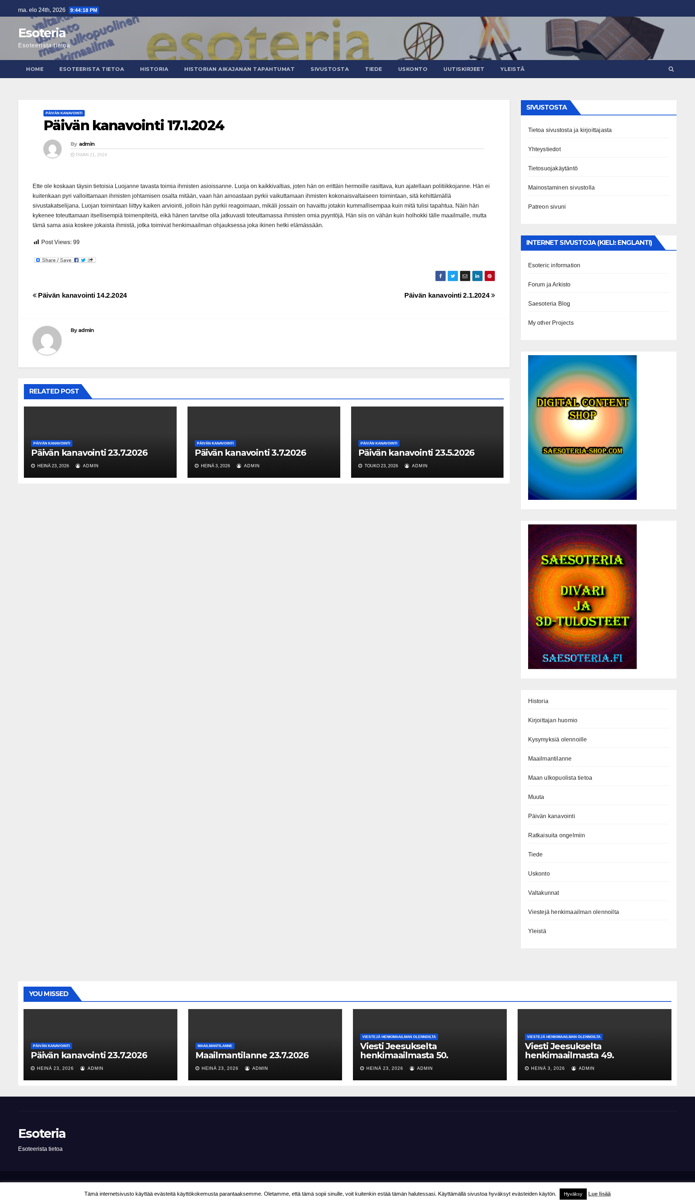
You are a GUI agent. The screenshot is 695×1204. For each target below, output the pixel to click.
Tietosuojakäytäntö (553, 168)
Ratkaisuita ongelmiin (556, 835)
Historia (154, 69)
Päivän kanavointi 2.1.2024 (447, 295)
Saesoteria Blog (549, 304)
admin (87, 144)
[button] (671, 69)
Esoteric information (554, 265)
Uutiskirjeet (463, 69)
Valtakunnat (543, 893)
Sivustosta (330, 69)
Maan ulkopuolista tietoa (560, 778)
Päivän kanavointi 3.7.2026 (250, 452)
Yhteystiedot (544, 149)
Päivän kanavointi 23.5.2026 (416, 452)
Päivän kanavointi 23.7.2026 (89, 452)
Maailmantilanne (550, 759)
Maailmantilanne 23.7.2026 (251, 1055)
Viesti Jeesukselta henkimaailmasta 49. (569, 1050)
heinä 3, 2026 (548, 1068)
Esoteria (42, 33)
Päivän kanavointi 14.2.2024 (82, 295)
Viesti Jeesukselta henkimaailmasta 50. (404, 1050)
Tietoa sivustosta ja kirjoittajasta (570, 130)
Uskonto (413, 69)
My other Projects (551, 323)
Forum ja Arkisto (549, 284)
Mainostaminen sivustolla (561, 187)
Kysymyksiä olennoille (557, 739)
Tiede (373, 69)
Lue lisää (599, 1194)
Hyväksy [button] (573, 1194)
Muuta (536, 797)
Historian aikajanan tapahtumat (239, 69)
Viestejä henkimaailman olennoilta (573, 912)
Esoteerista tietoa (91, 69)
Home (34, 69)
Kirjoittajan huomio (553, 720)
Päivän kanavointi (64, 113)
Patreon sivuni (547, 207)
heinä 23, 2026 (55, 1068)
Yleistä (512, 69)
